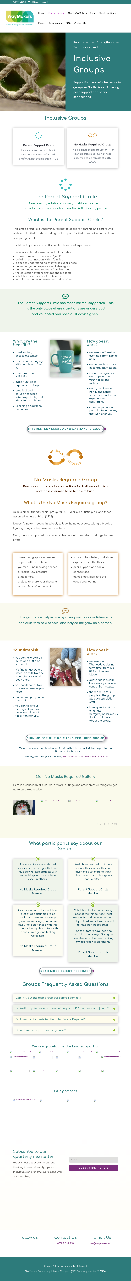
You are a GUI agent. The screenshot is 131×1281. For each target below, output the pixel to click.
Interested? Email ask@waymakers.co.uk (65, 428)
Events (41, 23)
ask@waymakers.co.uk (102, 1243)
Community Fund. (98, 756)
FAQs (68, 23)
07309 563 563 (65, 1243)
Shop (93, 13)
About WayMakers (77, 13)
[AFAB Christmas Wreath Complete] (24, 815)
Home (41, 13)
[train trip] (107, 800)
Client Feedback (107, 13)
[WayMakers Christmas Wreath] (52, 800)
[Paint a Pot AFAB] (79, 800)
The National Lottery (75, 756)
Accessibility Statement (74, 1266)
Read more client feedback (65, 971)
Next (114, 824)
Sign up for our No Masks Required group (65, 738)
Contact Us (80, 23)
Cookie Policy (51, 1266)
